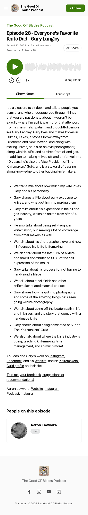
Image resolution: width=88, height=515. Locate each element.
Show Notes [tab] (25, 94)
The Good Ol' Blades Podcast (31, 8)
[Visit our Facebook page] (29, 492)
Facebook (14, 361)
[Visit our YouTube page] (49, 492)
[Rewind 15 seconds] (11, 80)
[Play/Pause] (15, 67)
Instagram (57, 356)
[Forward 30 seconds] (19, 80)
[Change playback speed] (27, 80)
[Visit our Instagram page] (39, 492)
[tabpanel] (44, 252)
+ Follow (75, 8)
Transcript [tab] (62, 94)
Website (40, 361)
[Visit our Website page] (59, 492)
